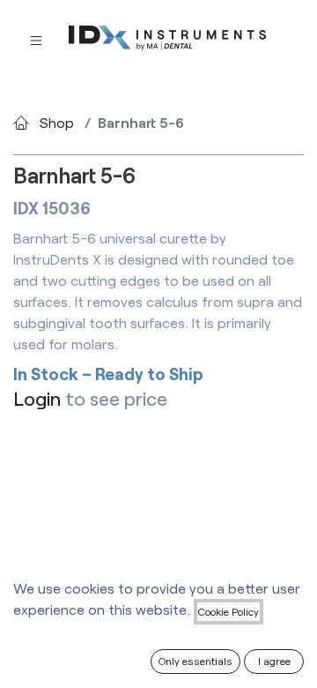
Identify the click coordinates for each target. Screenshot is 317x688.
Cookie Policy (228, 611)
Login (37, 398)
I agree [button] (274, 660)
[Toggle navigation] (36, 39)
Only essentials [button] (195, 660)
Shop (57, 122)
